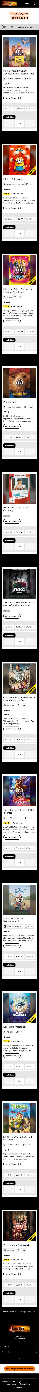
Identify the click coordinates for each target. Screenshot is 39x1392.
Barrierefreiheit (19, 1387)
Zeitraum (22, 27)
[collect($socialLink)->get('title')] (19, 1359)
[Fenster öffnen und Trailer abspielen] (19, 51)
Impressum (11, 1384)
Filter (32, 27)
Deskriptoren (18, 194)
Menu (27, 4)
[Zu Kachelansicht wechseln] (12, 27)
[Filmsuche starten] (35, 4)
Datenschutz (25, 1384)
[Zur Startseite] (9, 4)
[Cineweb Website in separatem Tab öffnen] (19, 1338)
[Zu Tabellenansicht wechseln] (4, 27)
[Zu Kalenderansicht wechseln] (8, 27)
